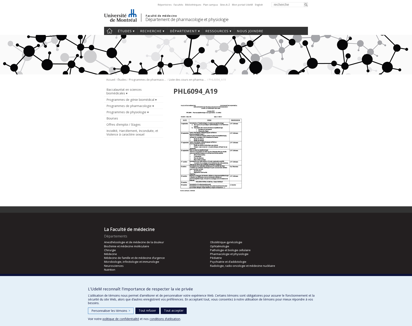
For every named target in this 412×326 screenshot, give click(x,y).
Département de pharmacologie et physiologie (187, 19)
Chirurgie (110, 250)
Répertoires (164, 4)
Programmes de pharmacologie (148, 80)
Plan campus (210, 4)
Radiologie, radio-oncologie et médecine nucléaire (242, 266)
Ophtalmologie (219, 246)
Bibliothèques (193, 4)
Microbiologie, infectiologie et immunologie (131, 262)
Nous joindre (250, 31)
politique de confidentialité (121, 319)
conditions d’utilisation (165, 319)
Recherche (151, 31)
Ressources (217, 31)
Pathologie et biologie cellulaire (230, 250)
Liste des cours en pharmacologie (187, 80)
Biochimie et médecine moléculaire (126, 246)
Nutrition (109, 270)
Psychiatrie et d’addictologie (228, 262)
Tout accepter (173, 310)
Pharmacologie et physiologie (229, 254)
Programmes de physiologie (126, 112)
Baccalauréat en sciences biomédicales (124, 91)
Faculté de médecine (161, 16)
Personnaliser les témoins (110, 311)
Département (183, 31)
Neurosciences (114, 266)
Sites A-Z (225, 4)
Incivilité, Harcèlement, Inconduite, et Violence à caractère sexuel (132, 132)
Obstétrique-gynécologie (226, 242)
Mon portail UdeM (242, 4)
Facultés (178, 4)
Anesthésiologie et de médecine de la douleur (134, 242)
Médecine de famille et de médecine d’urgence (134, 258)
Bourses (112, 118)
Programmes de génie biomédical (130, 100)
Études (125, 31)
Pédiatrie (216, 258)
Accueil (109, 31)
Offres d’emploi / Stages (123, 124)
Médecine (110, 254)
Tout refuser (147, 310)
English (259, 4)
